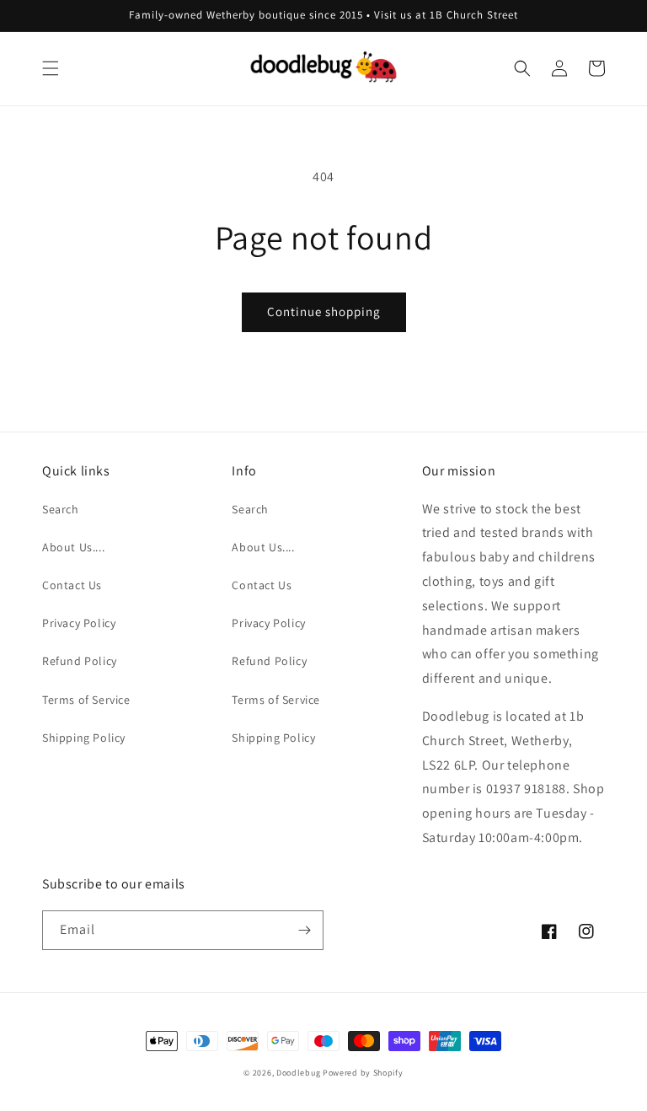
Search (60, 509)
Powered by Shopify (363, 1072)
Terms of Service (86, 699)
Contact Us (72, 585)
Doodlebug (298, 1072)
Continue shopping (324, 311)
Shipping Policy (84, 737)
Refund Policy (79, 660)
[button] (50, 68)
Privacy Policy (78, 623)
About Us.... (73, 547)
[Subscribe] (304, 930)
